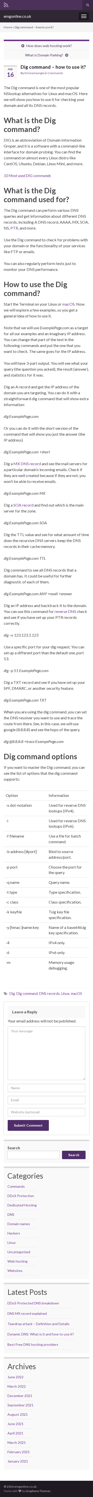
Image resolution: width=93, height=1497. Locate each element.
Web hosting (17, 1261)
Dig (12, 993)
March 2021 (16, 1442)
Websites (15, 1270)
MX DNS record (27, 463)
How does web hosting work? (49, 46)
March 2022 (16, 1386)
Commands (55, 73)
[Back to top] (82, 1486)
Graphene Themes (38, 1491)
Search (13, 1147)
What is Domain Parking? (44, 55)
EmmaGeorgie (34, 73)
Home (8, 27)
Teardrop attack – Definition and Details (38, 1324)
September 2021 (20, 1405)
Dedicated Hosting (22, 1205)
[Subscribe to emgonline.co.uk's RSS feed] (6, 4)
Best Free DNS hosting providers (32, 1344)
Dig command (27, 993)
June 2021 (15, 1424)
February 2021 (18, 1452)
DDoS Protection (20, 1196)
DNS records (49, 993)
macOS (68, 304)
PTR (14, 228)
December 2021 (19, 1396)
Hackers (13, 1233)
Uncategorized (18, 1252)
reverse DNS (65, 611)
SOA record (23, 505)
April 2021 (15, 1433)
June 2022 (15, 1377)
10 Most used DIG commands (27, 175)
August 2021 (17, 1414)
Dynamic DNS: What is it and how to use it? (40, 1334)
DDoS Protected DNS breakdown (33, 1303)
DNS (10, 1214)
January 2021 (17, 1461)
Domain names (18, 1224)
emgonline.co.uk (17, 16)
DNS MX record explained (27, 1313)
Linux (65, 993)
